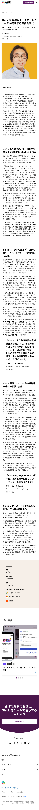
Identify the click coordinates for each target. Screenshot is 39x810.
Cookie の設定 (20, 792)
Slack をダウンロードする (9, 788)
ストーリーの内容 (7, 87)
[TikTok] (29, 743)
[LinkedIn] (10, 743)
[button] (16, 677)
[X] (21, 743)
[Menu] (36, 2)
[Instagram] (14, 743)
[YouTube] (25, 743)
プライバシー (5, 792)
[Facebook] (17, 743)
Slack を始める (28, 2)
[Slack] (6, 2)
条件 (12, 792)
